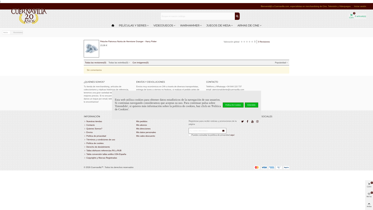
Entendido (251, 105)
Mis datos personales (146, 132)
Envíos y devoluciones (150, 82)
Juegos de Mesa (218, 25)
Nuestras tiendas (94, 121)
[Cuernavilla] (29, 16)
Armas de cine (248, 25)
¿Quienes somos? (94, 82)
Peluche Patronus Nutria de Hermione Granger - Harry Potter (128, 41)
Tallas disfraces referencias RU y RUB (103, 150)
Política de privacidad (96, 136)
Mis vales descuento (145, 136)
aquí (232, 135)
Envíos (89, 132)
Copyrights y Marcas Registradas (101, 158)
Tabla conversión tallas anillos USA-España (106, 154)
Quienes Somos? (94, 128)
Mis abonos (141, 125)
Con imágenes (141, 62)
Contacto (90, 125)
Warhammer (189, 25)
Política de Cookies (233, 105)
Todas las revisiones (95, 62)
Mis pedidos (141, 121)
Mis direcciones (143, 128)
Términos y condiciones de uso (100, 139)
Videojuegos (163, 25)
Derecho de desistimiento (98, 147)
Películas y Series (132, 25)
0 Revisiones (264, 42)
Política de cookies (95, 143)
